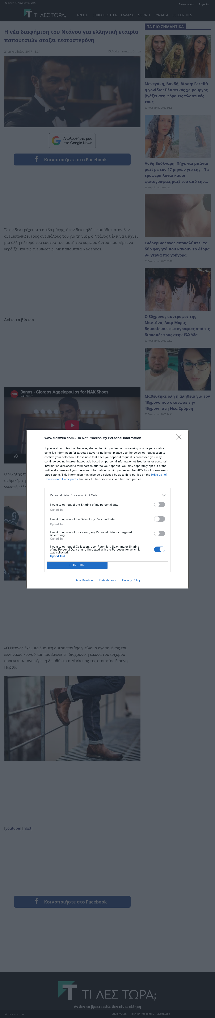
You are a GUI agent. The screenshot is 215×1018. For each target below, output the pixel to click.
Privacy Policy (131, 580)
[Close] (180, 438)
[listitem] (107, 495)
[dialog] (107, 509)
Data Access (107, 580)
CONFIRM (77, 565)
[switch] (159, 504)
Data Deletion (84, 580)
